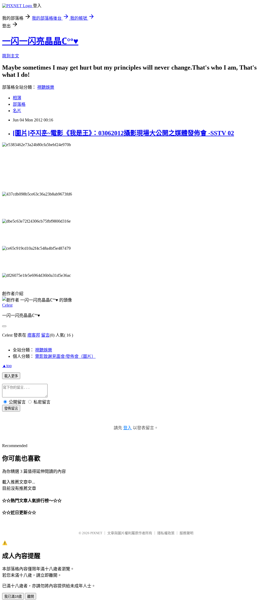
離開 (30, 596)
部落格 (19, 104)
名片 (17, 110)
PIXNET (96, 533)
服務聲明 (186, 533)
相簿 (17, 98)
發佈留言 (11, 408)
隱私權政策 (166, 533)
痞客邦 (33, 335)
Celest (7, 305)
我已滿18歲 (13, 596)
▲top (7, 365)
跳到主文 (10, 56)
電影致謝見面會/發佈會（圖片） (65, 356)
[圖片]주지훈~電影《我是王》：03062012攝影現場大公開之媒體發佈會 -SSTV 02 (123, 133)
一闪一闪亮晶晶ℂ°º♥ (40, 41)
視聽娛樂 (45, 87)
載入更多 (11, 376)
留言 (45, 335)
